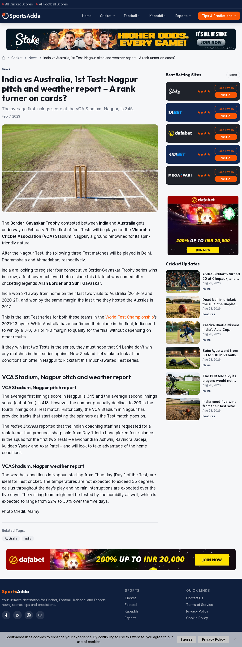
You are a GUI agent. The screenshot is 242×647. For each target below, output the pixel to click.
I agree (187, 639)
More (233, 75)
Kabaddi (156, 16)
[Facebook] (6, 615)
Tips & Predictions (217, 16)
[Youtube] (40, 615)
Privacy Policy (197, 611)
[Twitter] (17, 615)
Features (209, 314)
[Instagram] (29, 615)
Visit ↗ (225, 95)
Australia (11, 538)
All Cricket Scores (19, 4)
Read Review (226, 87)
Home (86, 16)
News (33, 58)
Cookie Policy (197, 618)
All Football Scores (53, 4)
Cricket (106, 16)
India (28, 538)
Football (130, 16)
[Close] (235, 639)
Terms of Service (199, 605)
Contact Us (194, 598)
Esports (181, 16)
